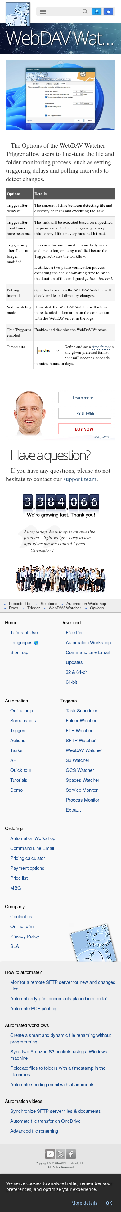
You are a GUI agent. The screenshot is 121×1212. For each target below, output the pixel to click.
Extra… (73, 809)
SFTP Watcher (81, 740)
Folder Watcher (81, 720)
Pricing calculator (27, 858)
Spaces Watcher (82, 779)
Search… (85, 11)
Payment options (27, 868)
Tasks (16, 750)
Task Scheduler (81, 710)
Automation (16, 700)
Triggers (18, 730)
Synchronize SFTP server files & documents (55, 1111)
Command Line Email (88, 652)
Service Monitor (82, 789)
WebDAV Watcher (65, 608)
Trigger (33, 608)
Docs (13, 608)
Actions (17, 740)
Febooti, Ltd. (17, 14)
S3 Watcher (77, 760)
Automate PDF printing (33, 1008)
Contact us (21, 916)
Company (15, 906)
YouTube (50, 1154)
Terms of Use (24, 632)
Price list (19, 877)
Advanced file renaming (34, 1130)
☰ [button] (42, 11)
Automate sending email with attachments (52, 1084)
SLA (14, 946)
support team (79, 479)
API (14, 760)
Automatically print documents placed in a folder (58, 998)
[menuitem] (42, 12)
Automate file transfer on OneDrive (45, 1120)
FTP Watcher (79, 730)
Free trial (74, 632)
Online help (21, 710)
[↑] (60, 64)
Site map (19, 652)
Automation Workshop (86, 603)
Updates (74, 662)
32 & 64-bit (76, 672)
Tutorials (18, 779)
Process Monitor (82, 799)
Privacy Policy (24, 936)
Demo (16, 789)
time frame (101, 346)
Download (70, 622)
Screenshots (23, 720)
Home (11, 622)
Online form (22, 926)
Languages (21, 642)
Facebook (108, 11)
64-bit (71, 682)
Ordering (14, 828)
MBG (15, 887)
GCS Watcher (80, 770)
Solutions (49, 603)
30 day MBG (101, 437)
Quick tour (20, 770)
